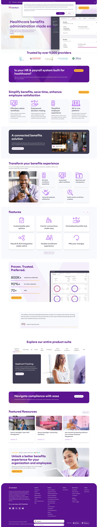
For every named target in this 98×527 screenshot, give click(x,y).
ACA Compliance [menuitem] (51, 489)
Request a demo (15, 297)
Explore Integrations (17, 148)
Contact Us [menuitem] (86, 489)
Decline (69, 13)
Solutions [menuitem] (49, 487)
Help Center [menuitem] (86, 491)
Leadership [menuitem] (74, 499)
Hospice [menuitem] (36, 491)
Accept (60, 13)
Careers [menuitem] (75, 501)
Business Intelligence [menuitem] (52, 495)
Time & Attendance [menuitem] (52, 516)
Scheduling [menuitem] (50, 514)
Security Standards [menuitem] (76, 493)
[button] (95, 2)
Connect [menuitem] (85, 487)
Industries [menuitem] (36, 487)
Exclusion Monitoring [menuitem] (52, 497)
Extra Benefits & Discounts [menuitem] (53, 499)
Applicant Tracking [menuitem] (52, 491)
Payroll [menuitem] (49, 512)
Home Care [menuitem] (36, 489)
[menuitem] (76, 498)
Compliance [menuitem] (74, 495)
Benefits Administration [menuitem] (52, 493)
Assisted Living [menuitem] (37, 497)
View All (84, 412)
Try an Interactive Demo (16, 36)
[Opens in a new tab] (10, 508)
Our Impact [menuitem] (74, 489)
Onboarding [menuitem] (50, 508)
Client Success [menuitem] (75, 491)
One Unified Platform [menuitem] (52, 510)
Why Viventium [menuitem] (75, 487)
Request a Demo (82, 7)
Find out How (78, 396)
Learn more (18, 373)
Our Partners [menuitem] (65, 489)
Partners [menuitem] (64, 487)
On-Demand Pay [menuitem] (51, 506)
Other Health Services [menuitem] (39, 501)
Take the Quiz (78, 70)
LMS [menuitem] (49, 504)
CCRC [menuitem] (35, 499)
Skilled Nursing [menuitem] (37, 495)
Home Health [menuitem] (37, 493)
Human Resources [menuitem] (51, 501)
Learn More (12, 439)
